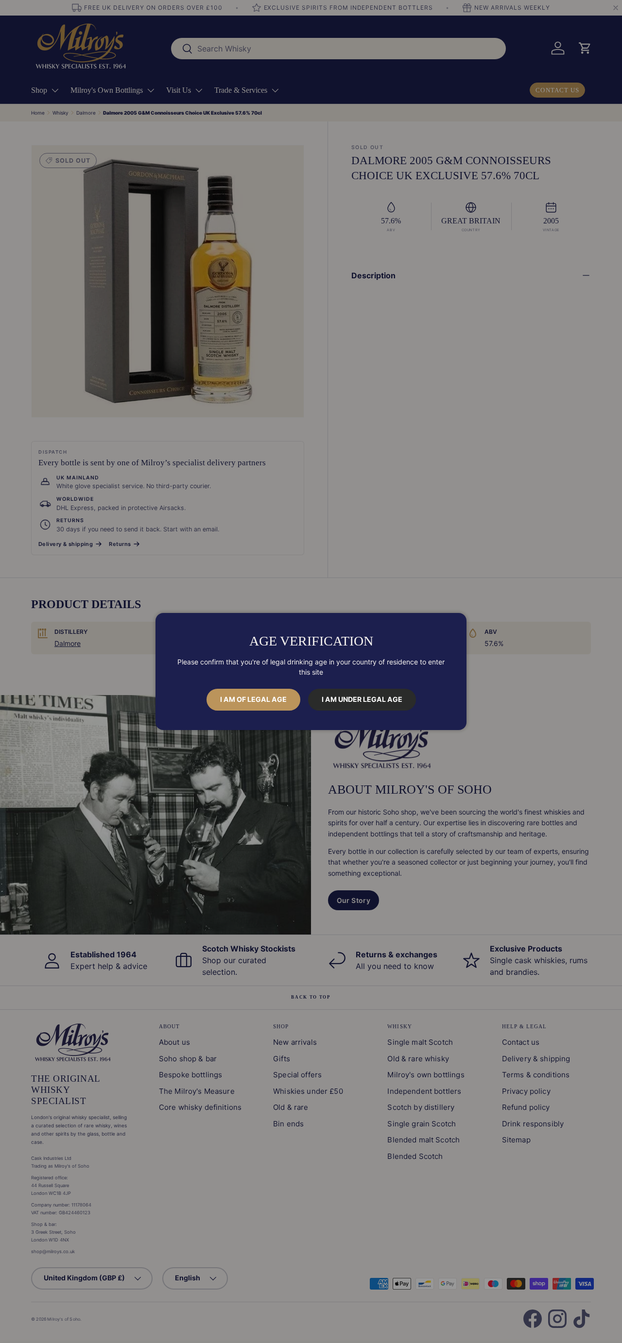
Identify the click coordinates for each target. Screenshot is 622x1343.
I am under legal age (362, 699)
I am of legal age (253, 699)
